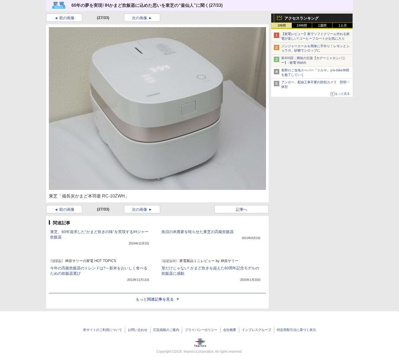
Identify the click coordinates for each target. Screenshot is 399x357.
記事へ (241, 209)
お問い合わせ (137, 330)
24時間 (302, 25)
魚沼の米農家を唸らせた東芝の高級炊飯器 (198, 231)
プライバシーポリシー (201, 330)
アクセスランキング (301, 18)
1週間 (322, 25)
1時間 (281, 25)
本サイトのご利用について (102, 330)
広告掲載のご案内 (166, 330)
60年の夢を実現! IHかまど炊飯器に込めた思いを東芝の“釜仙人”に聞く (140, 5)
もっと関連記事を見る (155, 299)
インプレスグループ (256, 330)
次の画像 (139, 18)
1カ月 (342, 25)
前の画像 (66, 18)
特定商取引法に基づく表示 (296, 330)
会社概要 (229, 330)
